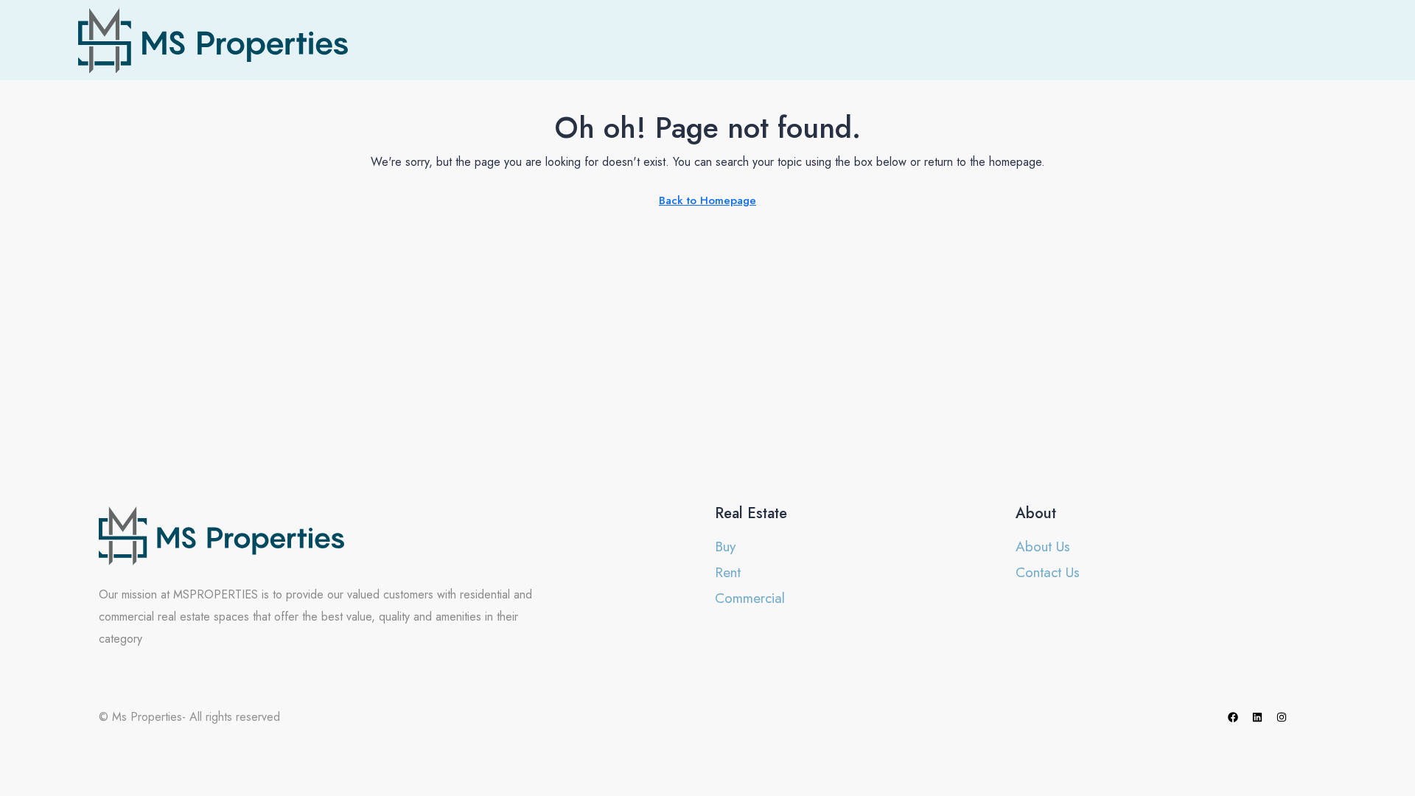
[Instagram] (1281, 717)
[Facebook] (1233, 717)
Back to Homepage (707, 200)
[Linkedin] (1257, 717)
